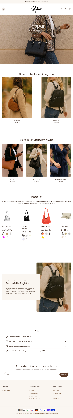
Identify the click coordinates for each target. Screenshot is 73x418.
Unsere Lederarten (34, 396)
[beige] (30, 235)
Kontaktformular (6, 390)
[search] (62, 9)
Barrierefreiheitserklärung (36, 398)
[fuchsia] (3, 237)
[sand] (66, 234)
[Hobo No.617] (46, 216)
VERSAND (31, 390)
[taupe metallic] (49, 234)
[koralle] (43, 234)
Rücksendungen (33, 393)
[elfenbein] (3, 234)
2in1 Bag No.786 (24, 227)
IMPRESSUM (56, 390)
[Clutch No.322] (66, 216)
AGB (54, 396)
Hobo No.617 (45, 226)
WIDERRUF (55, 398)
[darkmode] (69, 9)
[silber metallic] (69, 234)
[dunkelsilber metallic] (62, 234)
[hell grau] (10, 234)
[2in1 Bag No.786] (26, 216)
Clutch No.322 (65, 226)
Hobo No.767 (6, 226)
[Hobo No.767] (7, 216)
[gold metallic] (43, 237)
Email (7, 374)
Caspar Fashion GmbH (26, 413)
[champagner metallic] (62, 237)
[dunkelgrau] (23, 235)
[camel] (7, 234)
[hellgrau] (26, 235)
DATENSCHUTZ (57, 393)
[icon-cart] (66, 9)
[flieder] (23, 239)
